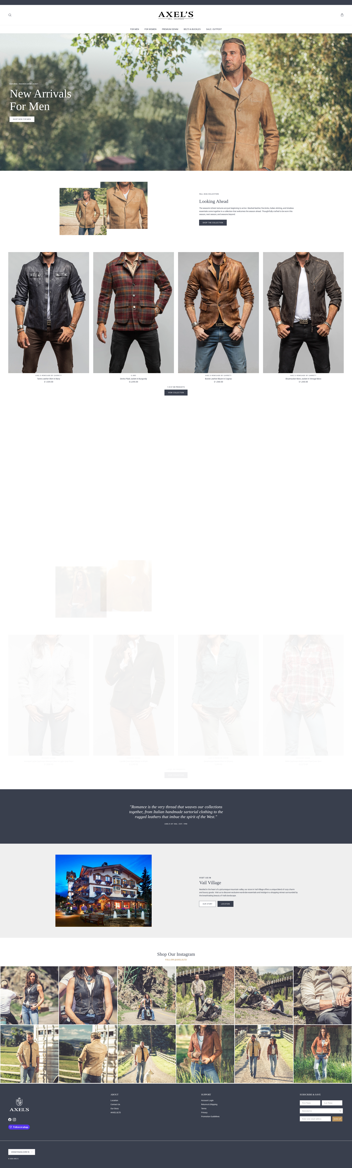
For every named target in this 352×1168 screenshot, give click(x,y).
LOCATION (225, 904)
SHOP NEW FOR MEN (22, 119)
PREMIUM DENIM (170, 29)
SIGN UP (337, 1119)
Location (114, 1100)
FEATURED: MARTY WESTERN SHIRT (23, 460)
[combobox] (320, 1110)
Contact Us (115, 1104)
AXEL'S (16, 1159)
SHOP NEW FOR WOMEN (23, 495)
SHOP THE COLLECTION (213, 601)
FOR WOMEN (150, 29)
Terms (203, 1108)
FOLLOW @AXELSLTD (176, 959)
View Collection (176, 393)
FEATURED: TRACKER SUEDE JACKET (23, 84)
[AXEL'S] (176, 15)
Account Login (207, 1100)
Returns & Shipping (209, 1104)
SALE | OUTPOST (214, 29)
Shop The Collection (213, 223)
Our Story (115, 1108)
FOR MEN (134, 29)
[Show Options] (340, 1110)
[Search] (10, 15)
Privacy (204, 1112)
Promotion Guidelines (210, 1116)
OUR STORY (207, 904)
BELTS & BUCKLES (192, 29)
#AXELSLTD (116, 1112)
